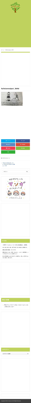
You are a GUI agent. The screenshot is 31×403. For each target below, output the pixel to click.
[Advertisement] (15, 30)
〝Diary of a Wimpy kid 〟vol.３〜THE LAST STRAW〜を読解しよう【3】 (8, 164)
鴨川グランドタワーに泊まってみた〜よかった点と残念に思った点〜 (16, 305)
